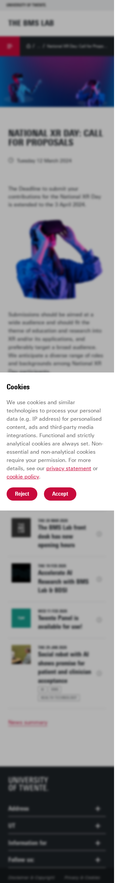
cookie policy (23, 477)
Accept (60, 493)
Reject (22, 493)
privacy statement (68, 468)
